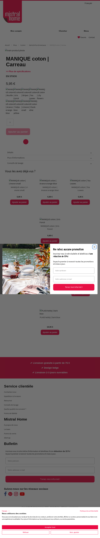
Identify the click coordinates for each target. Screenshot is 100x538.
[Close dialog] (94, 247)
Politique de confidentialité (89, 511)
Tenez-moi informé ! (74, 287)
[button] (6, 511)
